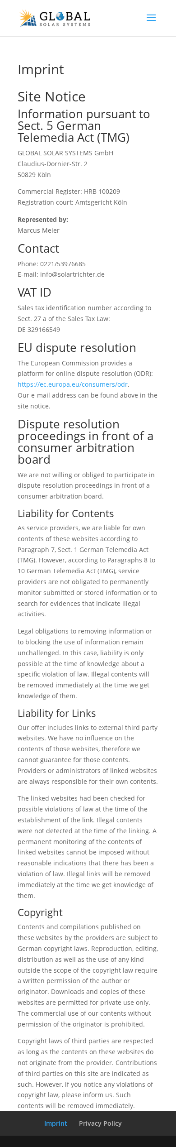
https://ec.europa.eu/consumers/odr (73, 384)
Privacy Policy (100, 1123)
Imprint (55, 1123)
